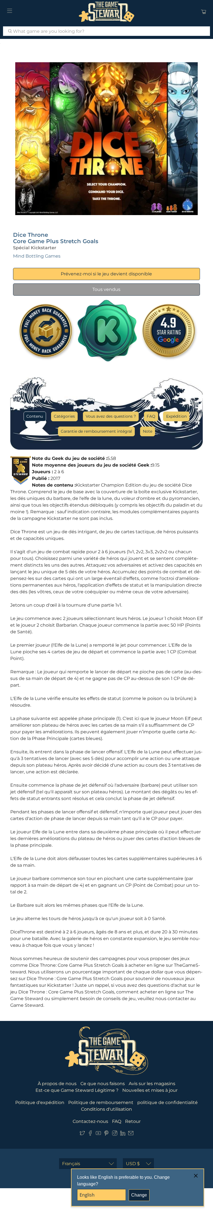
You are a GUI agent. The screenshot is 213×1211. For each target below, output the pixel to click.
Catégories (64, 416)
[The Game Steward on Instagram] (114, 1134)
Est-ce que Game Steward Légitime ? (77, 1090)
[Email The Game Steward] (130, 1134)
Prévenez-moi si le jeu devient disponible (106, 273)
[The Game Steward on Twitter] (82, 1134)
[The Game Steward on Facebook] (90, 1134)
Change (139, 1195)
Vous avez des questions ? (111, 416)
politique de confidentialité (167, 1102)
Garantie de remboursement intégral (96, 431)
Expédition (176, 416)
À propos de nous (57, 1083)
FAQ (151, 416)
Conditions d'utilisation (106, 1109)
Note (147, 431)
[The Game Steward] (106, 11)
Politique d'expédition (39, 1102)
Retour (133, 1121)
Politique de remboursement (100, 1102)
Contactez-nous (90, 1121)
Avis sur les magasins (152, 1083)
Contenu (34, 416)
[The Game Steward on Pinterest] (106, 1134)
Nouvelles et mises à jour (150, 1090)
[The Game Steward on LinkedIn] (122, 1134)
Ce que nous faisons (102, 1083)
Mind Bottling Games (36, 256)
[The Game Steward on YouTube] (98, 1134)
